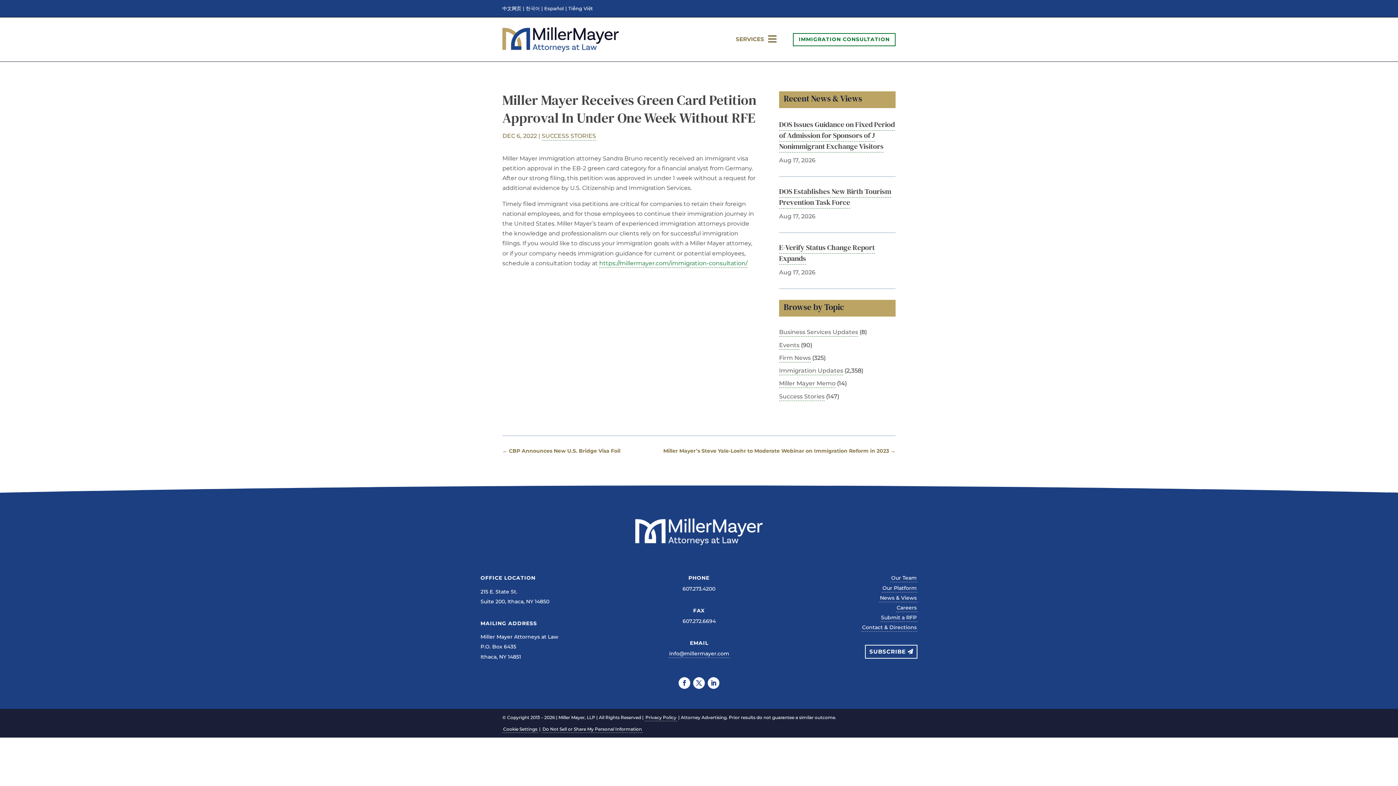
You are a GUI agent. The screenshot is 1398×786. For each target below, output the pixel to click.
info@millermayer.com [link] (699, 653)
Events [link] (789, 345)
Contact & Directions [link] (889, 627)
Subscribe (887, 651)
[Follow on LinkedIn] (713, 683)
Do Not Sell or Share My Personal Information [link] (592, 729)
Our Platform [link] (899, 588)
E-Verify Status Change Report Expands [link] (827, 252)
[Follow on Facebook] (684, 683)
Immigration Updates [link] (811, 370)
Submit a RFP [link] (899, 617)
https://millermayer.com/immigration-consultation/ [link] (673, 263)
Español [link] (554, 8)
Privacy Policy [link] (660, 717)
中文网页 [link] (511, 8)
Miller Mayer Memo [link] (807, 383)
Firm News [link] (795, 357)
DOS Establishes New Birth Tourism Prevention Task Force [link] (835, 196)
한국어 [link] (533, 8)
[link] (560, 49)
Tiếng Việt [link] (580, 8)
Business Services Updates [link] (818, 332)
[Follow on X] (699, 683)
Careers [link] (907, 607)
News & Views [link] (898, 598)
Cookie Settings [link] (520, 729)
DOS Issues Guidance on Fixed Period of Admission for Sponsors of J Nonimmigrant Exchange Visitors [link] (837, 135)
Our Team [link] (904, 578)
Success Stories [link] (569, 135)
